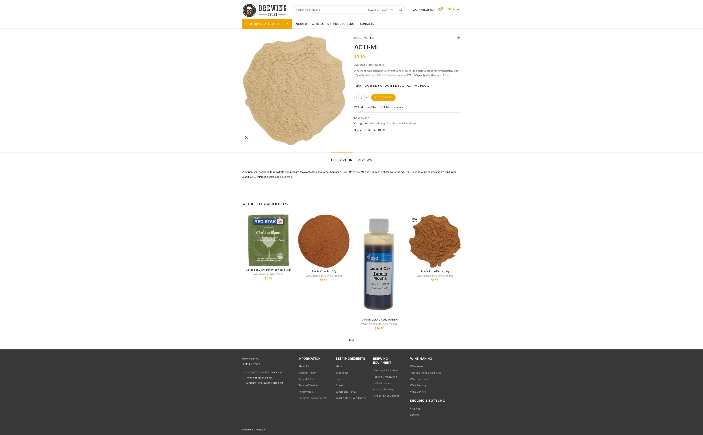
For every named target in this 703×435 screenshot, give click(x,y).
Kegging (415, 408)
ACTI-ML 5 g (373, 85)
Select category (379, 9)
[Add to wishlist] (291, 220)
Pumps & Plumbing (383, 389)
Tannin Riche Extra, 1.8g (435, 271)
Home (357, 37)
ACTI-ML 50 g (394, 85)
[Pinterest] (384, 130)
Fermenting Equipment (386, 395)
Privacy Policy (306, 391)
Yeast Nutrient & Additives (401, 123)
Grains (339, 385)
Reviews (365, 160)
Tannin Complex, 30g (323, 271)
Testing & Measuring (385, 376)
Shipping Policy (307, 372)
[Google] (374, 130)
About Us (303, 366)
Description (341, 160)
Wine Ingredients (316, 275)
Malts (339, 366)
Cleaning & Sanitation (385, 370)
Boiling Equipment (383, 383)
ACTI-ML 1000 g (418, 85)
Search (400, 9)
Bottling (414, 414)
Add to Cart (383, 97)
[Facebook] (365, 130)
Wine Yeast (276, 273)
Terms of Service (308, 385)
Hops (339, 379)
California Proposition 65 (312, 397)
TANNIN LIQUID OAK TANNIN (379, 319)
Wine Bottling (418, 385)
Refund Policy (306, 379)
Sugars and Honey (346, 391)
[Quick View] (291, 237)
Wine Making (377, 123)
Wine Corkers (418, 391)
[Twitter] (369, 130)
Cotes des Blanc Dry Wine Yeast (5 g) (268, 269)
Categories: (361, 123)
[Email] (379, 130)
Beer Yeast (342, 372)
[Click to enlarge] (246, 137)
